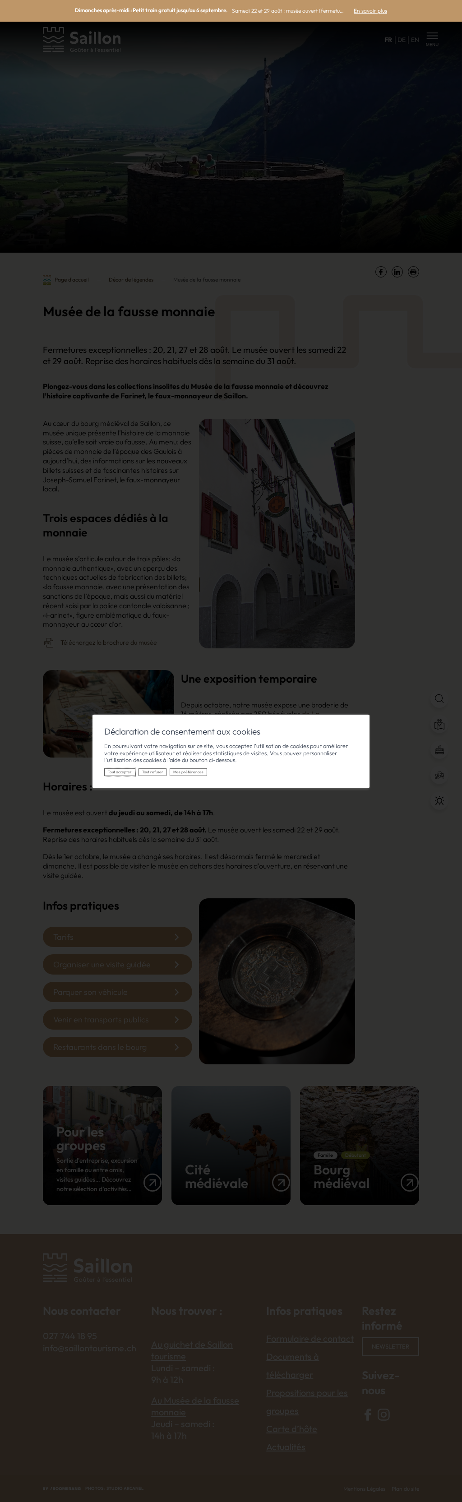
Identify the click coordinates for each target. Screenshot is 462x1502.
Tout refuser (152, 771)
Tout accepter (120, 771)
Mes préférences (188, 771)
